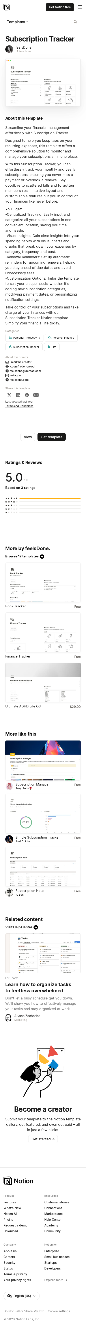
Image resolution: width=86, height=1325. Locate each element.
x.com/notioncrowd (22, 366)
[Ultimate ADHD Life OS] (43, 683)
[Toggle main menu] (80, 7)
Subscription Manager (32, 784)
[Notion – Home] (7, 7)
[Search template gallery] (75, 22)
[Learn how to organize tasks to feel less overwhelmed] (43, 953)
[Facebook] (26, 395)
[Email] (36, 395)
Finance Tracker (17, 656)
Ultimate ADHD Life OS (23, 706)
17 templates (23, 51)
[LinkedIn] (18, 395)
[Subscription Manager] (43, 760)
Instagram (16, 375)
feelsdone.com (19, 379)
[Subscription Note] (43, 867)
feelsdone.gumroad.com (25, 371)
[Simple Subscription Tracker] (43, 814)
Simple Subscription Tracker (37, 837)
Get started (43, 1139)
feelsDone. (23, 47)
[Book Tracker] (43, 582)
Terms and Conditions (19, 406)
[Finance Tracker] (43, 632)
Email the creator (21, 362)
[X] (9, 395)
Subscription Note (29, 891)
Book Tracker (15, 606)
